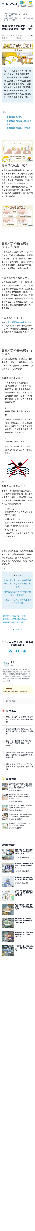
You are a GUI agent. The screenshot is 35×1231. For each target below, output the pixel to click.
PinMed (6, 14)
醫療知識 (14, 14)
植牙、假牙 (8, 16)
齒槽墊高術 (6, 619)
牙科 (23, 616)
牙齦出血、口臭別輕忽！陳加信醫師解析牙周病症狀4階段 (20, 806)
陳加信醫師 (18, 810)
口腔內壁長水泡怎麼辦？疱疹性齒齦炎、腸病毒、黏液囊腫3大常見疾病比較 (19, 754)
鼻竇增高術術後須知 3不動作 (18, 128)
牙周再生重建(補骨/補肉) (19, 619)
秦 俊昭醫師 (18, 790)
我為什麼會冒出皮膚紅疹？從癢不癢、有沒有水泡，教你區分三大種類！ (19, 719)
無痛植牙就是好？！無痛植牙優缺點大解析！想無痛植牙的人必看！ (17, 583)
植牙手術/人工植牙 (18, 622)
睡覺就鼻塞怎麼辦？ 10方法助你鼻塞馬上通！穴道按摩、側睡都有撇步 (19, 766)
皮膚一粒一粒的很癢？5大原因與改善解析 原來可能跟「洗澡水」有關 (19, 743)
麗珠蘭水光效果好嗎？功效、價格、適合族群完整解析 (19, 824)
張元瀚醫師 (25, 871)
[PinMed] (11, 4)
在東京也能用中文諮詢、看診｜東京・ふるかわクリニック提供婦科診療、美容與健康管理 (20, 786)
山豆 (6, 35)
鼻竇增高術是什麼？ (14, 117)
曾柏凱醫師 (18, 801)
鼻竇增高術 (6, 622)
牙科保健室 (23, 14)
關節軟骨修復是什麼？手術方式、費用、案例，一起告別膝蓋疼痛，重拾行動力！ (20, 796)
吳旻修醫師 (18, 828)
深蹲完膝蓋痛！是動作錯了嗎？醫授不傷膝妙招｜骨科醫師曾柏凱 (20, 815)
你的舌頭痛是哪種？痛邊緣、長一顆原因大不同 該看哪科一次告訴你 (19, 731)
